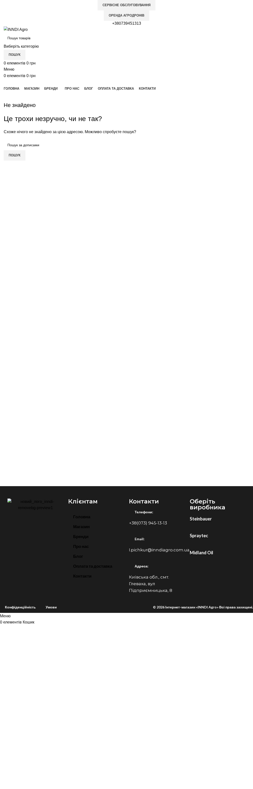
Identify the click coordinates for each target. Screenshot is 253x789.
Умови (51, 607)
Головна (81, 516)
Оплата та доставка (92, 566)
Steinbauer (201, 518)
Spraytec (199, 535)
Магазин (81, 526)
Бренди (80, 536)
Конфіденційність (20, 607)
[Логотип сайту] (16, 29)
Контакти (82, 576)
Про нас (81, 546)
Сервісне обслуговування (126, 5)
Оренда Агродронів (126, 15)
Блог (78, 556)
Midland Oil (201, 552)
